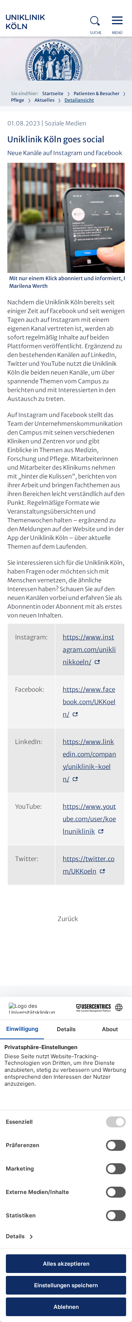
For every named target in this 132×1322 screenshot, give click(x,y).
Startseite (52, 93)
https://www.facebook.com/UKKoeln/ (89, 702)
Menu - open (119, 19)
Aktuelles (44, 100)
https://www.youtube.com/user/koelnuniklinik (89, 819)
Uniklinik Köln (35, 22)
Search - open (97, 19)
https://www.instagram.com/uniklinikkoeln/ (89, 649)
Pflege (17, 100)
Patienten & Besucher (97, 93)
